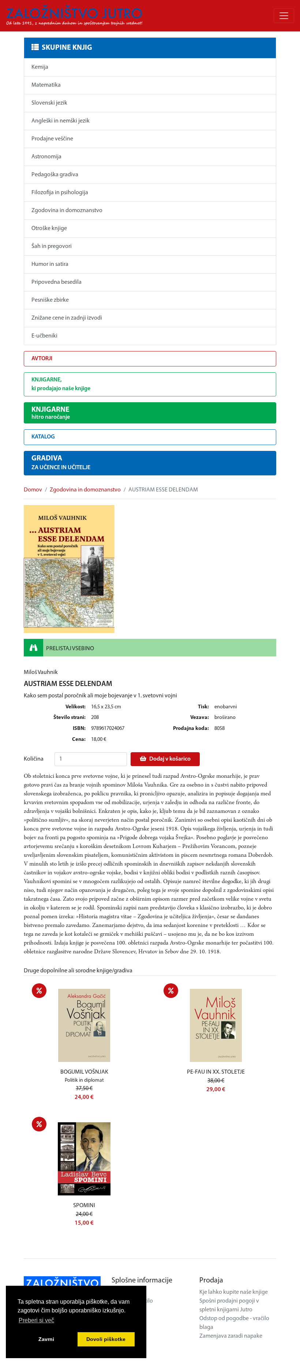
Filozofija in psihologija (59, 193)
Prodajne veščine (52, 139)
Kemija (39, 67)
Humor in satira (49, 264)
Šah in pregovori (51, 246)
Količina (34, 759)
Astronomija (46, 157)
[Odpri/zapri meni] (284, 15)
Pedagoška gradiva (54, 175)
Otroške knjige (49, 228)
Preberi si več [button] (36, 1320)
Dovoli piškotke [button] (105, 1339)
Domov (33, 490)
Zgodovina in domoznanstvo (66, 211)
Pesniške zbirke (50, 300)
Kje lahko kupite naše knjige (233, 1292)
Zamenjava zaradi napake (230, 1336)
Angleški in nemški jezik (60, 121)
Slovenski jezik (49, 103)
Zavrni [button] (46, 1339)
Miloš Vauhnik (41, 672)
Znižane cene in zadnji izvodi (66, 318)
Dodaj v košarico (170, 759)
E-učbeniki (44, 336)
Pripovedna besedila (56, 282)
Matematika (46, 85)
